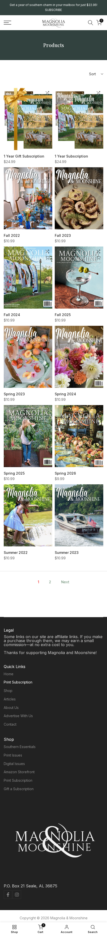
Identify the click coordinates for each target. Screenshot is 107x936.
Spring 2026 (65, 473)
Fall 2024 (12, 315)
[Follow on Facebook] (8, 894)
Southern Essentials (20, 747)
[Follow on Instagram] (17, 894)
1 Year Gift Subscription (24, 156)
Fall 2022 (12, 235)
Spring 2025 (14, 473)
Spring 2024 (65, 394)
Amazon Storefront (19, 772)
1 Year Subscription (71, 156)
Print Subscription (18, 682)
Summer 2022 (16, 552)
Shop (8, 690)
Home (8, 674)
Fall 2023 (63, 235)
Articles (10, 699)
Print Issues (13, 755)
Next (65, 582)
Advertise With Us (18, 716)
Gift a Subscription (19, 789)
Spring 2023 (14, 394)
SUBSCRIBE (53, 10)
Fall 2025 (63, 315)
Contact (10, 724)
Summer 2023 (67, 552)
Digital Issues (14, 764)
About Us (11, 707)
